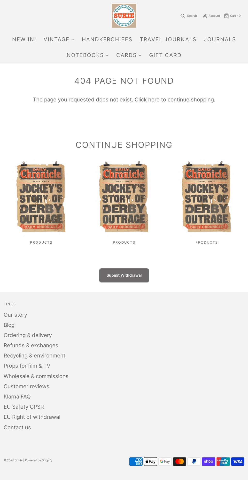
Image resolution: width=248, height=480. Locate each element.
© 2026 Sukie (13, 460)
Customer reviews (26, 386)
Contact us (17, 427)
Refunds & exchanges (31, 345)
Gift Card (165, 55)
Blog (9, 325)
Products (41, 242)
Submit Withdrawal (124, 275)
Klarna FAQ (17, 396)
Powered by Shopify (38, 460)
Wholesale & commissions (36, 376)
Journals (220, 39)
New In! (24, 39)
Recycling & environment (34, 355)
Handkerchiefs (107, 39)
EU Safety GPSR (24, 407)
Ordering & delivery (28, 335)
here (154, 99)
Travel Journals (168, 39)
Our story (15, 315)
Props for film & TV (27, 366)
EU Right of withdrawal (32, 417)
